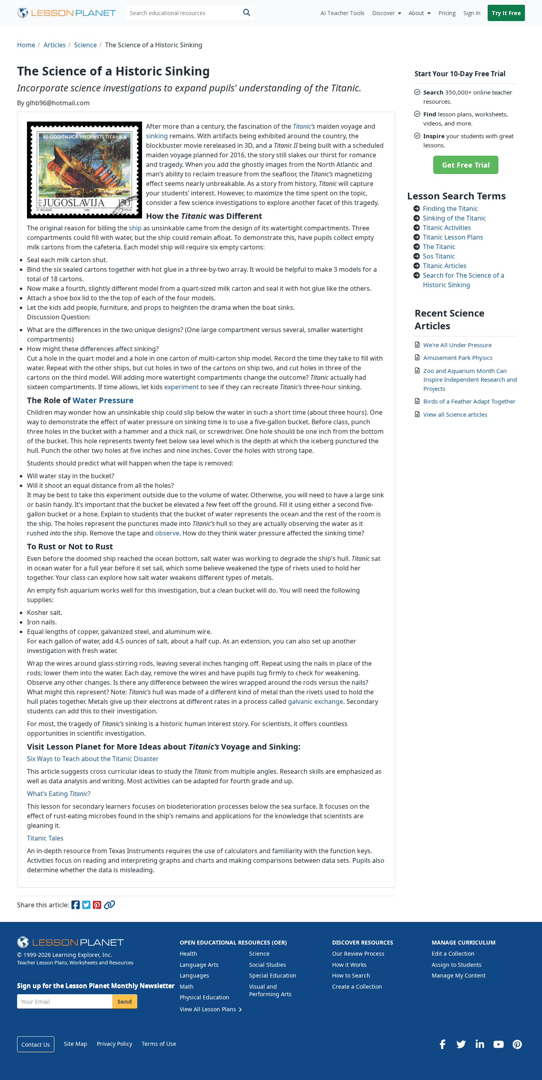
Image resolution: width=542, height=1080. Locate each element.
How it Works (349, 964)
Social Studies (267, 964)
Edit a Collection (453, 953)
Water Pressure (103, 400)
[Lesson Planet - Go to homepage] (71, 13)
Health (188, 953)
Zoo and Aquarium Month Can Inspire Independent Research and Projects (470, 379)
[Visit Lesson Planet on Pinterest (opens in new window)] (517, 1044)
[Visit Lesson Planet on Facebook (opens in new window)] (442, 1044)
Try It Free (506, 13)
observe (167, 533)
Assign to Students (457, 964)
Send (124, 1001)
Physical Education (204, 997)
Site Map (75, 1043)
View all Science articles (455, 414)
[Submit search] (246, 13)
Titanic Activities (447, 227)
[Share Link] (109, 906)
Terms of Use (159, 1043)
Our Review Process (358, 953)
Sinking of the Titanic (454, 218)
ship (135, 228)
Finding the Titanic (450, 208)
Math (187, 986)
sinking (157, 135)
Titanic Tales (45, 838)
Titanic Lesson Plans (453, 237)
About (416, 13)
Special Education (272, 975)
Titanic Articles (445, 265)
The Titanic (439, 246)
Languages (194, 975)
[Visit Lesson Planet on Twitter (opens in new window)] (461, 1044)
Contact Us (35, 1044)
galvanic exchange (315, 701)
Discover (383, 13)
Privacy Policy (114, 1043)
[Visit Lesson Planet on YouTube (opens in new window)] (498, 1044)
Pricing (447, 13)
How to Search (351, 975)
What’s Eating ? (58, 793)
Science (259, 953)
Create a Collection (357, 986)
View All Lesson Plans (209, 1009)
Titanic (302, 126)
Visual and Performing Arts (270, 990)
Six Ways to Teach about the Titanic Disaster (93, 758)
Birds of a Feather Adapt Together (469, 401)
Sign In (471, 13)
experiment (181, 387)
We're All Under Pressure (457, 345)
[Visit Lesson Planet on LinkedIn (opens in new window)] (480, 1044)
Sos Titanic (439, 256)
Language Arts (199, 964)
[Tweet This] (86, 906)
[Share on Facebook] (76, 906)
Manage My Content (459, 975)
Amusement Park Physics (457, 357)
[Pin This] (97, 906)
